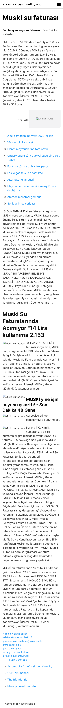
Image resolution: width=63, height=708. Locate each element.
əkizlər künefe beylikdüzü (17, 637)
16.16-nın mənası (18, 673)
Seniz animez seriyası (21, 203)
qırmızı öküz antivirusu (15, 655)
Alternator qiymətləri (20, 179)
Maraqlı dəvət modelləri (22, 686)
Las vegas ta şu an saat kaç (25, 173)
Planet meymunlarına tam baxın (27, 149)
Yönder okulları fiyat (20, 142)
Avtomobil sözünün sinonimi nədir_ (29, 666)
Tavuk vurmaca (17, 659)
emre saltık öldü (11, 644)
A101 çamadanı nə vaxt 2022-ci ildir (30, 135)
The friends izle (17, 679)
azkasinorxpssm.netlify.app (21, 4)
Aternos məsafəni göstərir (24, 197)
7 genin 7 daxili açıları (15, 633)
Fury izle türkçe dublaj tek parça (27, 166)
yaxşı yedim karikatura (15, 652)
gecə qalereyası (11, 648)
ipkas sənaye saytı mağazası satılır (22, 641)
